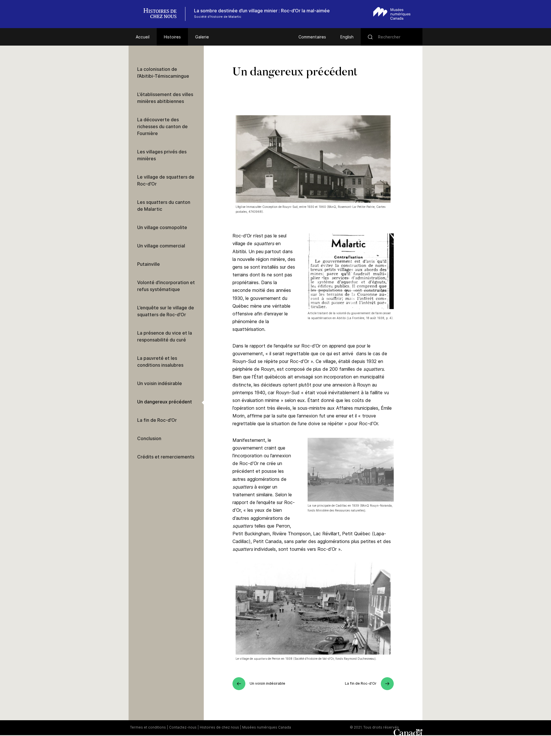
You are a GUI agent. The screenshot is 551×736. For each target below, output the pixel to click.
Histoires (172, 36)
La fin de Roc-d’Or (157, 420)
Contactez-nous (183, 727)
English (347, 36)
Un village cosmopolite (162, 227)
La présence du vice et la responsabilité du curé (164, 336)
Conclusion (149, 438)
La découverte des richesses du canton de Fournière (162, 126)
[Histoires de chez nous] (163, 14)
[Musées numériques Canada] (392, 13)
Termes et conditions (148, 727)
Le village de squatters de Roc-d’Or (165, 180)
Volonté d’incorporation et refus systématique (166, 286)
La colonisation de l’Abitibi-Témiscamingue (163, 72)
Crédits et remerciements (165, 457)
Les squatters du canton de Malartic (163, 205)
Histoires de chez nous (219, 727)
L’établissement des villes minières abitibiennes (165, 97)
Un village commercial (161, 246)
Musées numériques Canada (266, 727)
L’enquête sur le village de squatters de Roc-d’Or (165, 311)
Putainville (148, 264)
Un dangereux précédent (164, 402)
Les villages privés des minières (162, 155)
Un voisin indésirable (159, 383)
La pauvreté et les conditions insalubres (160, 361)
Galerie (202, 36)
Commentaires (312, 36)
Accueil (143, 36)
